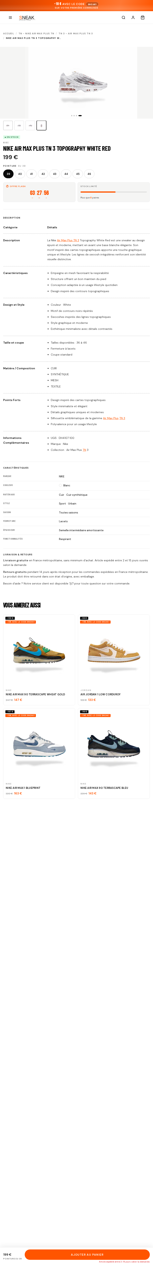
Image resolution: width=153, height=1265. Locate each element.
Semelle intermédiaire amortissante (81, 530)
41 (31, 174)
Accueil (8, 33)
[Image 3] (30, 125)
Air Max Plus (111, 418)
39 (8, 174)
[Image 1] (8, 125)
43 (54, 174)
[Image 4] (41, 125)
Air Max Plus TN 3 (68, 240)
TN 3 (122, 418)
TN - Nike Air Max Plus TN (36, 33)
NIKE (61, 476)
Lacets (63, 521)
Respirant (65, 539)
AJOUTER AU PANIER (87, 1254)
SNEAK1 (92, 4)
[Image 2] (19, 125)
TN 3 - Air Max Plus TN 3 (76, 33)
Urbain (72, 503)
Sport (62, 503)
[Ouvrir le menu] (10, 18)
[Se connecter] (133, 18)
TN (84, 450)
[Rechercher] (124, 18)
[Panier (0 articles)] (143, 18)
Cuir (61, 495)
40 (20, 174)
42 (43, 174)
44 (66, 174)
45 (77, 174)
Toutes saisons (68, 512)
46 (89, 174)
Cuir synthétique (76, 495)
